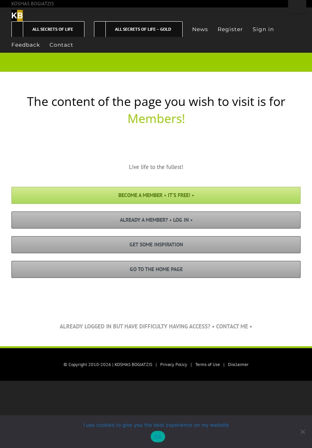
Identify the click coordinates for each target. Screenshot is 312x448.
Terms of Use (207, 364)
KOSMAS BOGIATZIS (32, 3)
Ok (157, 437)
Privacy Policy (173, 364)
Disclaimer (238, 364)
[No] (302, 431)
